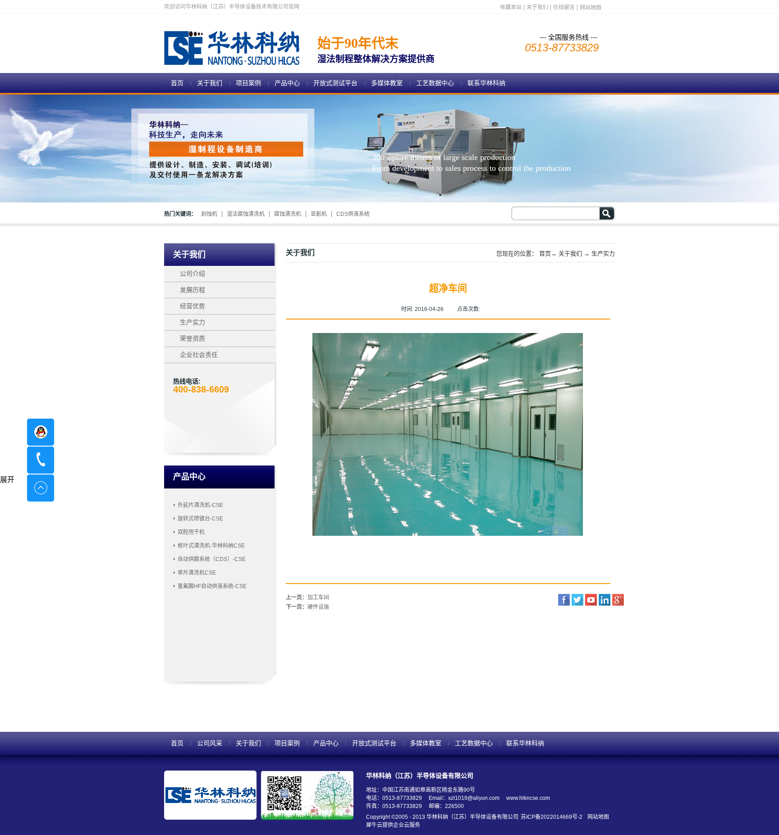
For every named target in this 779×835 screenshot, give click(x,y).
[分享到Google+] (618, 600)
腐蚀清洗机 (287, 214)
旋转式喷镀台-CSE (200, 519)
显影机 (319, 214)
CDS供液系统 (353, 214)
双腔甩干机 (191, 532)
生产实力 (603, 253)
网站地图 (597, 817)
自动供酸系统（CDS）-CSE (212, 559)
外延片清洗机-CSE (200, 505)
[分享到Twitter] (577, 600)
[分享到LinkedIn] (604, 600)
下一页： (307, 607)
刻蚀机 (209, 214)
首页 (177, 83)
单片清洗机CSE (197, 573)
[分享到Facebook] (564, 600)
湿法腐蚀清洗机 (246, 214)
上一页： (307, 597)
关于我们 (570, 253)
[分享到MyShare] (591, 600)
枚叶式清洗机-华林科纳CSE (211, 546)
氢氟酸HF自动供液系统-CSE (212, 586)
